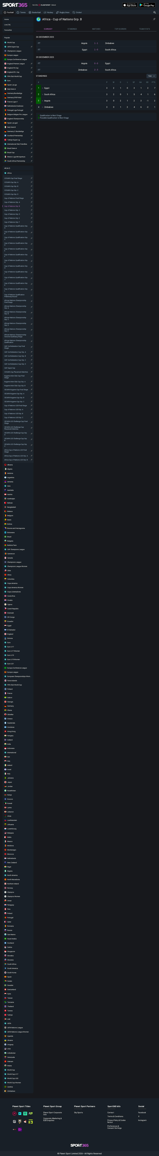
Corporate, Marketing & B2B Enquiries (52, 1119)
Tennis (23, 12)
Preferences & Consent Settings (114, 1127)
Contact (110, 1113)
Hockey (50, 12)
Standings (72, 29)
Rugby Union (64, 12)
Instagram (142, 1120)
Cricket (79, 12)
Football (10, 12)
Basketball (36, 12)
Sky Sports (78, 1113)
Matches (96, 29)
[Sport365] (14, 5)
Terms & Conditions (115, 1116)
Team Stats (144, 29)
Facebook (142, 1113)
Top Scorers (120, 29)
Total (150, 76)
